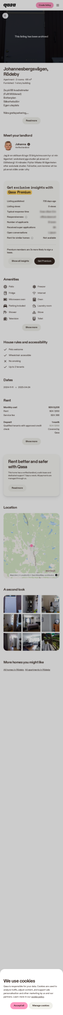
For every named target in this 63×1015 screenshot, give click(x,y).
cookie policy (37, 996)
